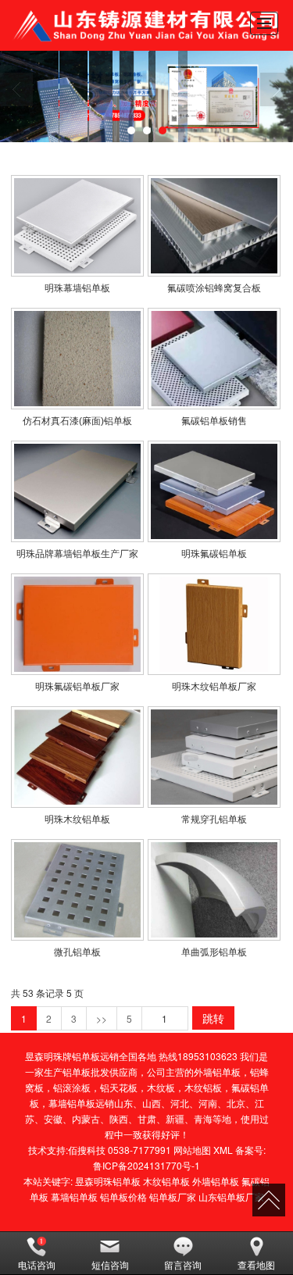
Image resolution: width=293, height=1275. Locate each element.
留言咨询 (183, 1264)
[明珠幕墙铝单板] (77, 225)
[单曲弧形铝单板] (214, 890)
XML (223, 1149)
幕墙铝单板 (71, 1102)
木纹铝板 (203, 1087)
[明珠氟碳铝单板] (214, 491)
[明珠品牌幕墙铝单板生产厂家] (77, 491)
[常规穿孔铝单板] (214, 757)
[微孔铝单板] (77, 890)
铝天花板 (119, 1087)
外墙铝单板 (217, 1071)
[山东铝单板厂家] (146, 96)
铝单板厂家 (172, 1196)
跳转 (213, 1018)
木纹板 (161, 1087)
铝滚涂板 (72, 1087)
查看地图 (256, 1264)
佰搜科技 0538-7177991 (119, 1149)
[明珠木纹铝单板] (77, 757)
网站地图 (192, 1149)
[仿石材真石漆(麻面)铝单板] (77, 358)
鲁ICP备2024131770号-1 (146, 1165)
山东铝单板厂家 (231, 1196)
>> (101, 1018)
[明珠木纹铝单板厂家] (214, 624)
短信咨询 (110, 1264)
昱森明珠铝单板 (108, 1181)
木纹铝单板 (166, 1181)
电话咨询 (36, 1264)
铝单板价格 (123, 1196)
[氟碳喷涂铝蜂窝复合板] (214, 225)
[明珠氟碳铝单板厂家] (77, 624)
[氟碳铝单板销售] (214, 358)
